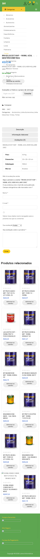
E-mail (5, 203)
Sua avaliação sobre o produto (14, 230)
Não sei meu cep (8, 97)
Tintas (6, 53)
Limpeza (7, 42)
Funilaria (7, 38)
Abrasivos (9, 15)
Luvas (6, 46)
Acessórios (10, 19)
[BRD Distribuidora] (3, 3)
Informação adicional (20, 135)
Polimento (7, 50)
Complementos (11, 57)
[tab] (20, 129)
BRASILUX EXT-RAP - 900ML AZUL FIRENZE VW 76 (36, 56)
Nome (5, 193)
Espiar (17, 267)
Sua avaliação (8, 225)
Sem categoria (11, 72)
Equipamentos (11, 61)
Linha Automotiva (27, 112)
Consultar (27, 94)
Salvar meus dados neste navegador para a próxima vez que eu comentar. (18, 217)
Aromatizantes (9, 26)
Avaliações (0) (20, 140)
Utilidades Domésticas (14, 84)
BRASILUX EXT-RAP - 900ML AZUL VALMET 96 (34, 56)
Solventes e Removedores (15, 76)
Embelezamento (9, 30)
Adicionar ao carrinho (10, 302)
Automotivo (10, 22)
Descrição (20, 129)
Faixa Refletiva (9, 34)
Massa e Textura (12, 68)
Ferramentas (10, 65)
